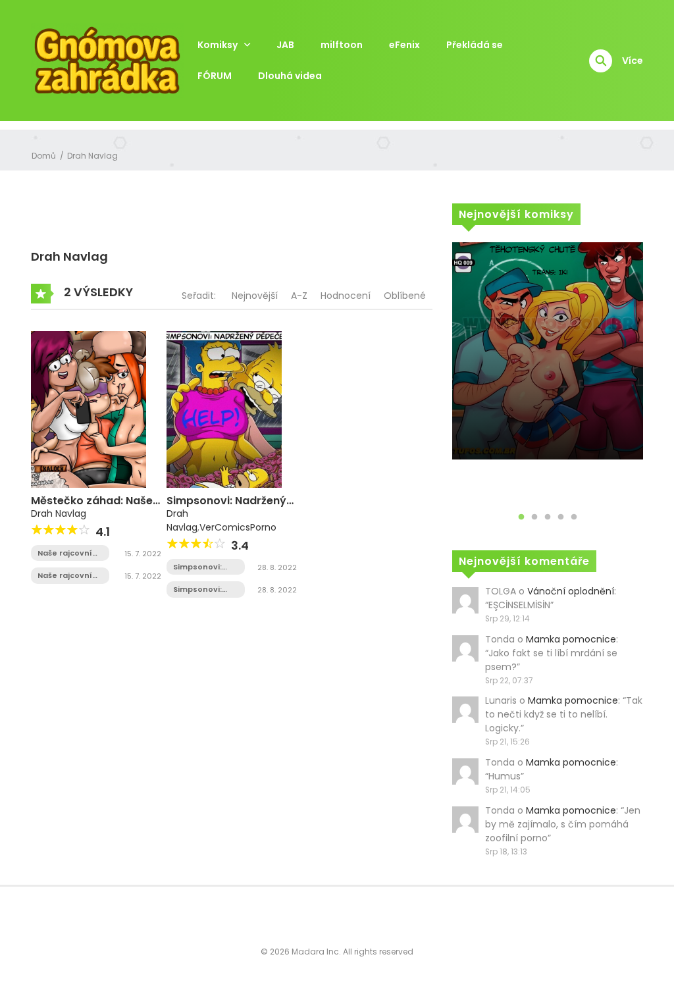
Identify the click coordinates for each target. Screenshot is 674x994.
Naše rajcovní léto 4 (65, 575)
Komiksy (217, 44)
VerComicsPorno (237, 527)
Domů (44, 155)
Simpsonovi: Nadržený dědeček (226, 507)
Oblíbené (405, 295)
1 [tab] (521, 517)
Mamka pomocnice (571, 639)
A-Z (299, 295)
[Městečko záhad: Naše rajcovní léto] (88, 408)
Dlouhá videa (290, 75)
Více (632, 60)
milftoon (342, 44)
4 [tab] (560, 517)
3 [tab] (547, 517)
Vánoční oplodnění (570, 591)
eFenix (404, 44)
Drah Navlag (92, 155)
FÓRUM (214, 75)
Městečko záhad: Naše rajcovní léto (92, 507)
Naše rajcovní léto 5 (65, 553)
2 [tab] (534, 517)
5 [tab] (574, 517)
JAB (285, 44)
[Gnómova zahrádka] (107, 59)
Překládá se (474, 44)
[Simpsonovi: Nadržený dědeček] (224, 408)
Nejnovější (255, 295)
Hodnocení (346, 295)
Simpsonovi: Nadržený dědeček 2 (197, 567)
